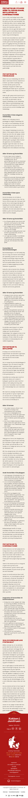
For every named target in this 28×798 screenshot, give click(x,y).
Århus (10, 757)
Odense (17, 757)
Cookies (23, 792)
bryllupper (20, 60)
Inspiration (14, 762)
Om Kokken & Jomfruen (14, 764)
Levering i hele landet (14, 751)
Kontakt (14, 766)
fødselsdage (13, 60)
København (18, 755)
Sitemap (5, 792)
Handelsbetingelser (14, 792)
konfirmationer (7, 62)
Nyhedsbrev (14, 768)
